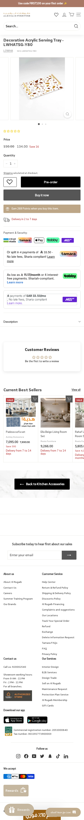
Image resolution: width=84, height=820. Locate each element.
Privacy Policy (49, 654)
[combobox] (42, 26)
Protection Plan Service (55, 694)
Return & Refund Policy (55, 587)
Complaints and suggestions (58, 609)
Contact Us (9, 587)
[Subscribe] (69, 555)
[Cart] (71, 15)
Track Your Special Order (55, 621)
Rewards (12, 790)
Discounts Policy (51, 598)
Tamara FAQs (49, 643)
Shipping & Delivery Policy (56, 593)
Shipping (8, 173)
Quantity (9, 155)
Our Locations (50, 615)
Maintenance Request (54, 689)
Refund (46, 626)
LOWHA (8, 50)
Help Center (48, 582)
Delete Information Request (58, 637)
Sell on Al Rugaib (51, 683)
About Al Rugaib (12, 582)
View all (76, 390)
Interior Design (50, 667)
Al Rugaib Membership (54, 700)
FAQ (44, 648)
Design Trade (49, 678)
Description (10, 321)
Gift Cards (48, 705)
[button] (11, 131)
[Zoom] (67, 114)
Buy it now (42, 195)
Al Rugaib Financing (53, 604)
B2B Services (49, 672)
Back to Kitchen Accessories (44, 484)
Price (6, 139)
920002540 (19, 667)
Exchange (47, 632)
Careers (7, 593)
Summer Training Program (18, 598)
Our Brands (9, 604)
